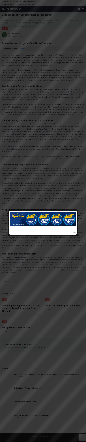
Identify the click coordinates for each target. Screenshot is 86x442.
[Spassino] (43, 221)
